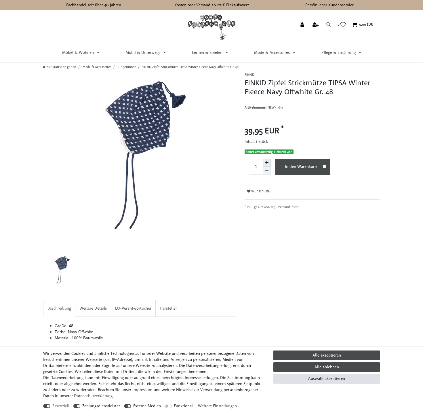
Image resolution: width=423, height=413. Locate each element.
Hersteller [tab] (168, 308)
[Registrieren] (316, 25)
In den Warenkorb (301, 166)
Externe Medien (147, 405)
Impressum (142, 389)
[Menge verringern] (267, 171)
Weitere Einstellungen (217, 405)
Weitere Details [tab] (93, 308)
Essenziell (60, 405)
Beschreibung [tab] (59, 308)
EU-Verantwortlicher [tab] (133, 308)
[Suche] (328, 24)
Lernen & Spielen (208, 52)
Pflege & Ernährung (339, 52)
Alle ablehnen (327, 367)
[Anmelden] (302, 25)
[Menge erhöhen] (267, 163)
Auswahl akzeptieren (326, 378)
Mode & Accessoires (272, 52)
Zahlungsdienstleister (101, 405)
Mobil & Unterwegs (143, 52)
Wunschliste (260, 191)
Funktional (183, 405)
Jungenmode (126, 67)
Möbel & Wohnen (78, 52)
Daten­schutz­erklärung (93, 395)
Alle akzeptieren (327, 355)
